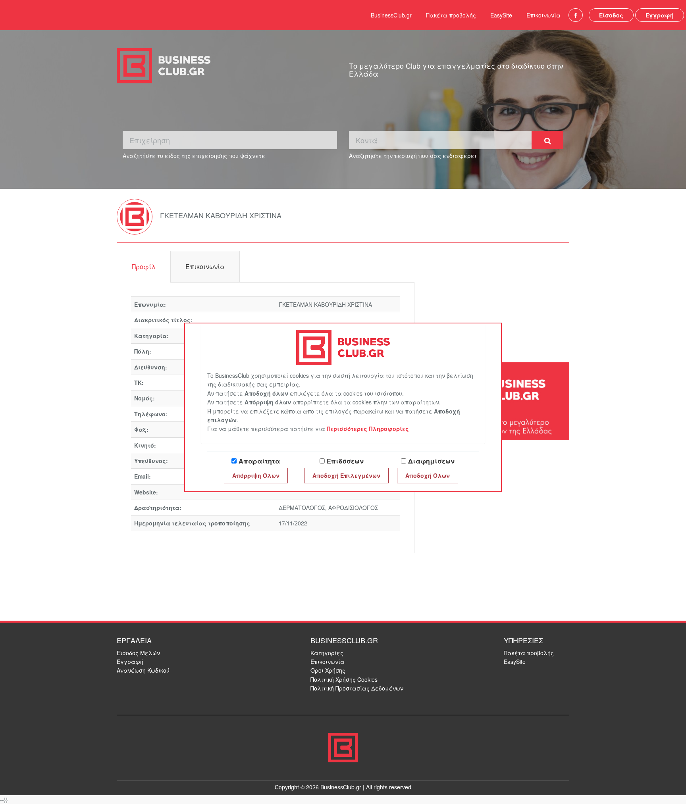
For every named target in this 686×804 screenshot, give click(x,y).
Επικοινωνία (543, 15)
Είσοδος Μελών (138, 653)
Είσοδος (611, 15)
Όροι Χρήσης (327, 670)
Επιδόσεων (345, 460)
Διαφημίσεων (431, 460)
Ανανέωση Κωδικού (143, 670)
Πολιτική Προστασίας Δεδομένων (356, 688)
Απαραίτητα (259, 460)
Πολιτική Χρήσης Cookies (344, 679)
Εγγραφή (660, 15)
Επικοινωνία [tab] (205, 266)
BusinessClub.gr (391, 15)
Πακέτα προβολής (451, 15)
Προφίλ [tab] (144, 266)
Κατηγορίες (326, 653)
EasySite (501, 15)
